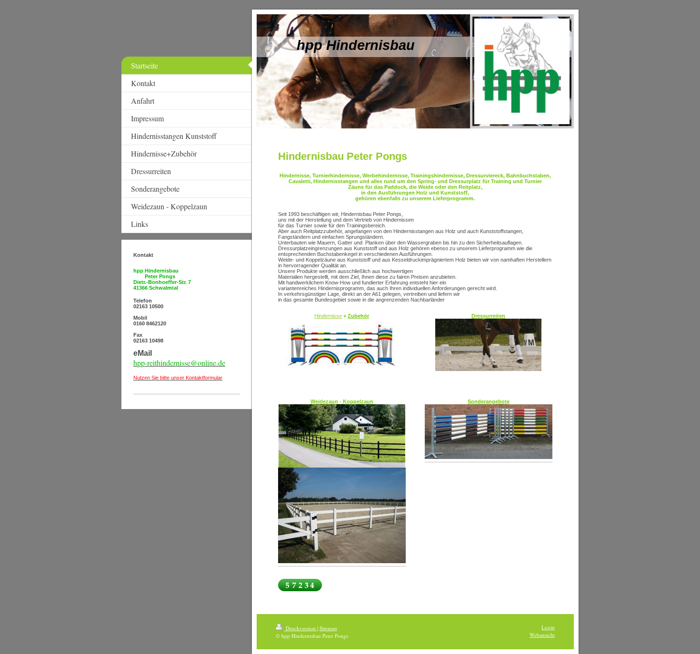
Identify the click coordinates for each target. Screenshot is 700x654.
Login (548, 627)
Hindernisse (328, 316)
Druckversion (300, 628)
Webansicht (542, 634)
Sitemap (328, 628)
